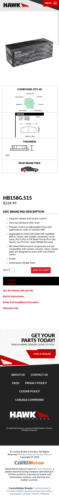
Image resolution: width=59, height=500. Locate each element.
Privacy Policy (36, 383)
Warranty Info (10, 308)
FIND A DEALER (42, 354)
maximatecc (16, 494)
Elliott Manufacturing (28, 491)
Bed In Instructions (13, 296)
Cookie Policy (29, 391)
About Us (18, 375)
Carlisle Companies (29, 400)
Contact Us (39, 375)
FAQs (15, 383)
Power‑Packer (31, 494)
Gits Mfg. (46, 491)
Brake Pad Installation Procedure (21, 302)
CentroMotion (44, 469)
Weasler (45, 494)
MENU (48, 3)
